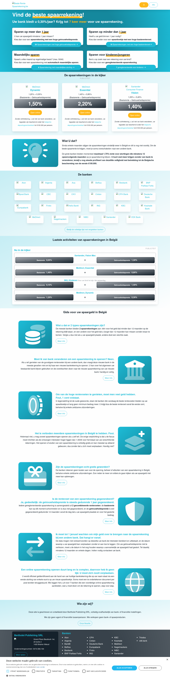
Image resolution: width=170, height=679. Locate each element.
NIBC (116, 650)
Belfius (67, 647)
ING (91, 653)
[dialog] (85, 668)
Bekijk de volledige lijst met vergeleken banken (85, 229)
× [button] (167, 660)
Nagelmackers (120, 647)
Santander (118, 653)
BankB (67, 643)
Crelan (92, 640)
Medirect (118, 643)
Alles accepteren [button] (124, 668)
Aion (66, 637)
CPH (91, 637)
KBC (116, 637)
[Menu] (143, 4)
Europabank (94, 647)
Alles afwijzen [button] (150, 668)
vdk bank (143, 640)
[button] (57, 675)
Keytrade (118, 640)
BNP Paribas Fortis (73, 653)
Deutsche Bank (96, 643)
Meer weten (20, 654)
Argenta (67, 640)
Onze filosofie (85, 623)
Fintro (91, 650)
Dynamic (35, 90)
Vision (134, 92)
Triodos (142, 637)
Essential (85, 90)
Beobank (68, 650)
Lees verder (40, 667)
